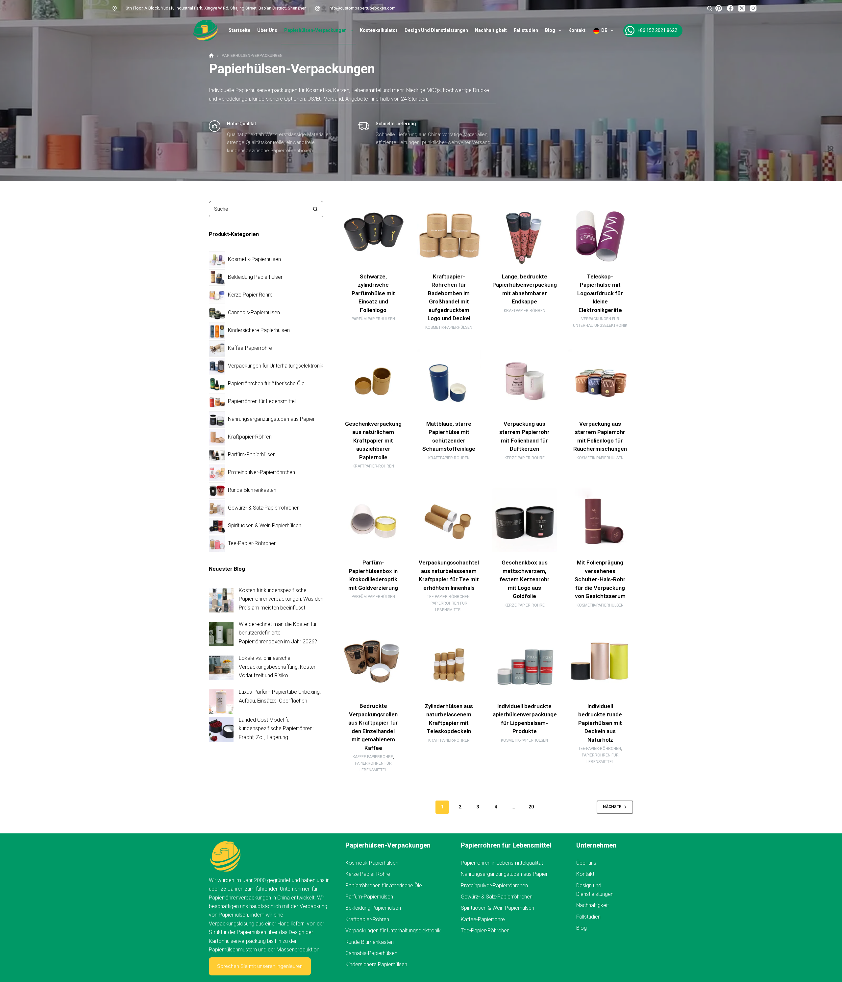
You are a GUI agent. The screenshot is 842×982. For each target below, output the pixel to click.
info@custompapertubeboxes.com (362, 8)
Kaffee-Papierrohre (373, 756)
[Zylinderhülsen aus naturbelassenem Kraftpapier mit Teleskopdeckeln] (449, 663)
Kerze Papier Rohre (525, 458)
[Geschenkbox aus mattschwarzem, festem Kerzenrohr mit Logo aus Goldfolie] (524, 520)
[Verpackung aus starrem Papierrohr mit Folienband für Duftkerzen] (524, 381)
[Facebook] (730, 8)
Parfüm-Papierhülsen (373, 319)
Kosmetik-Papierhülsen (448, 327)
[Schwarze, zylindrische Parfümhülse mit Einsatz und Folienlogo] (373, 234)
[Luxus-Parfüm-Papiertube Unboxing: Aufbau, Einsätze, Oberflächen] (221, 701)
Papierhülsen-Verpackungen (315, 30)
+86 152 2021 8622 (657, 30)
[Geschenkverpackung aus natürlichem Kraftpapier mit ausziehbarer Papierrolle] (373, 381)
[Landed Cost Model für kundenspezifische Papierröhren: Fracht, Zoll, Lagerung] (221, 729)
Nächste (612, 806)
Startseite (239, 30)
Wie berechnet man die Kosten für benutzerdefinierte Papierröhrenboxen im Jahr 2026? (278, 633)
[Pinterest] (718, 8)
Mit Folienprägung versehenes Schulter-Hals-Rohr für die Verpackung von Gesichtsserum (600, 579)
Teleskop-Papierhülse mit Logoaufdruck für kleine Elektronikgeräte (600, 293)
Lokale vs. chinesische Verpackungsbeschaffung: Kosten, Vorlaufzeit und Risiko (278, 667)
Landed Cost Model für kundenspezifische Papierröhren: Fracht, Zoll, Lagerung (276, 728)
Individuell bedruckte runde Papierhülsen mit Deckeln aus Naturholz (600, 723)
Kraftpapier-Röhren (524, 310)
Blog (550, 30)
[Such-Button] (315, 209)
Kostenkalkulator (379, 30)
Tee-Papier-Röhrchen (448, 596)
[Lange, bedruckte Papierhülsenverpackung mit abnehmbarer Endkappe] (524, 234)
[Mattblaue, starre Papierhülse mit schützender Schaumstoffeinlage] (449, 381)
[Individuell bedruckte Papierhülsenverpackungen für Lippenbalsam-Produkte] (524, 663)
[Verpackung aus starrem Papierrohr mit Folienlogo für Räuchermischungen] (600, 381)
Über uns (267, 30)
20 (531, 806)
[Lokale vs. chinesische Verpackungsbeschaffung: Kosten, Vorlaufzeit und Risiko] (221, 668)
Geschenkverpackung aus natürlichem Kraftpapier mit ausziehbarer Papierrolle (373, 440)
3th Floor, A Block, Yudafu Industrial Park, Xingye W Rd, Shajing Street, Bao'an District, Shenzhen (216, 8)
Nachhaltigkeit (491, 30)
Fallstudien (526, 30)
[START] (211, 55)
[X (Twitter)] (741, 8)
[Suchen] (709, 8)
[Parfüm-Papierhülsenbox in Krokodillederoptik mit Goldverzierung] (373, 520)
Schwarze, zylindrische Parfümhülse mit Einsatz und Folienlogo (373, 293)
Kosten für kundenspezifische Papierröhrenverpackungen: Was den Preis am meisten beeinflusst (281, 599)
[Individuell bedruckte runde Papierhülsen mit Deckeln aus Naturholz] (600, 663)
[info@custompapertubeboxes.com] (317, 8)
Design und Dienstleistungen (436, 30)
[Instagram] (753, 8)
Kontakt (576, 30)
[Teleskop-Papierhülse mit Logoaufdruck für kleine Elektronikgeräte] (600, 234)
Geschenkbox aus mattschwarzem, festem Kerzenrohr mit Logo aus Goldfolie (525, 579)
